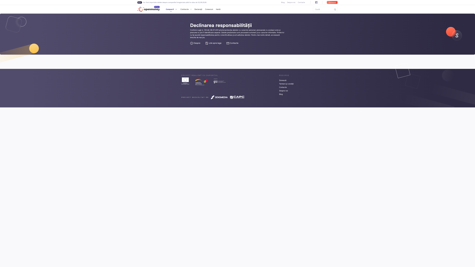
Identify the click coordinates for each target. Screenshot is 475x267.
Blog (283, 2)
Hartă (218, 9)
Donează (332, 2)
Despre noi (291, 2)
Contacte (301, 2)
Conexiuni (209, 9)
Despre (196, 43)
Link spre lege (214, 43)
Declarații (198, 9)
